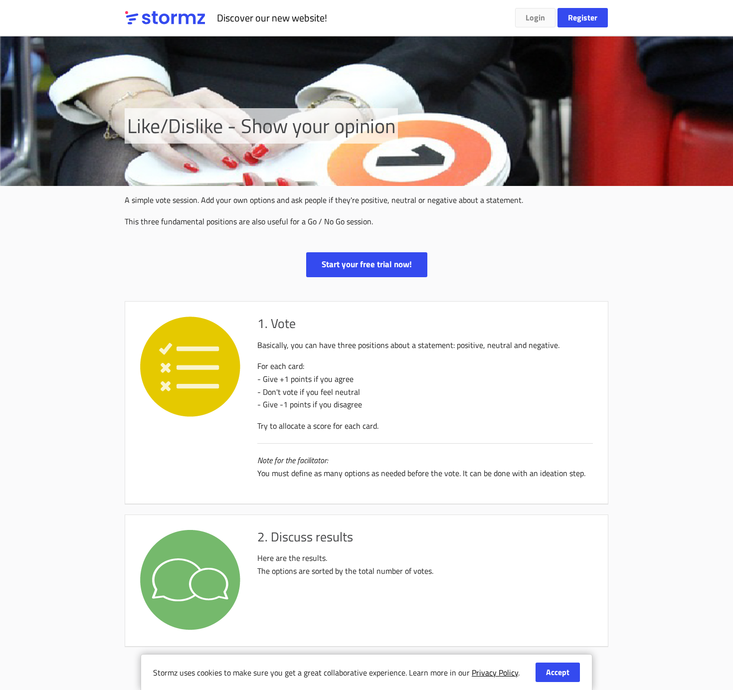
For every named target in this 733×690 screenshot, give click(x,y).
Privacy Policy (495, 673)
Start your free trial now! (367, 264)
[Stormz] (165, 17)
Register (582, 17)
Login (535, 17)
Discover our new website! (272, 17)
